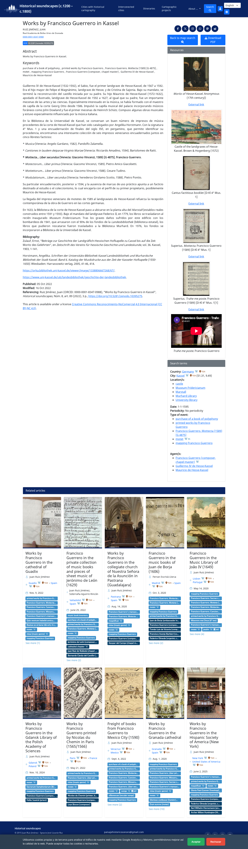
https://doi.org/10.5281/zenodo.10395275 (115, 296)
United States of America (206, 761)
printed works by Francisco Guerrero (41, 598)
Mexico (115, 752)
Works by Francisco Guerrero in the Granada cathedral (165, 730)
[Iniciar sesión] (220, 8)
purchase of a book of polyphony (197, 419)
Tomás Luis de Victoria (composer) (165, 629)
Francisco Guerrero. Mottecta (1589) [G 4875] (41, 603)
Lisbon (197, 578)
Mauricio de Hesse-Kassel (192, 470)
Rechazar (215, 841)
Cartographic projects (169, 8)
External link (196, 104)
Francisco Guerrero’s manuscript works (41, 616)
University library (186, 400)
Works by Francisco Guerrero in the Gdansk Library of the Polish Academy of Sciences (41, 737)
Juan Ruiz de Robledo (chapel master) (83, 651)
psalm (206, 629)
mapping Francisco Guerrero (194, 443)
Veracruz (116, 749)
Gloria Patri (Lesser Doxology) (205, 790)
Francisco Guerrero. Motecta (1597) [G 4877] (124, 616)
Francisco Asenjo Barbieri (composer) (165, 634)
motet (179, 439)
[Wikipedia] (196, 371)
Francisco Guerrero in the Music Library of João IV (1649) (204, 560)
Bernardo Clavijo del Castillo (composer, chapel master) (83, 656)
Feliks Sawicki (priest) (37, 800)
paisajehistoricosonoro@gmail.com (124, 832)
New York (198, 758)
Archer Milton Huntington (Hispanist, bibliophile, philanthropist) (206, 812)
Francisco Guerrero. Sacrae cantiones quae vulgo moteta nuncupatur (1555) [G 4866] (206, 598)
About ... (193, 8)
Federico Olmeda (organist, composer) (165, 638)
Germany (188, 371)
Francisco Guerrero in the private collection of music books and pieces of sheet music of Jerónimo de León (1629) (81, 569)
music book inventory (78, 615)
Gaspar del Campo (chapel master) (124, 643)
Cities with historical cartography (92, 8)
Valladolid (75, 600)
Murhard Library (186, 396)
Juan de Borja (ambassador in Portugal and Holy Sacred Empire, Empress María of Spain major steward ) (165, 620)
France (93, 758)
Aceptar (196, 841)
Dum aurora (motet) (159, 804)
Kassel (180, 375)
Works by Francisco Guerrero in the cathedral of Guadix (38, 562)
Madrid (156, 583)
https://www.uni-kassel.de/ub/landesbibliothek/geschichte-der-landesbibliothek (74, 277)
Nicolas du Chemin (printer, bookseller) (83, 796)
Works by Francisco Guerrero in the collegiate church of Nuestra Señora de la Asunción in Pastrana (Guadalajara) (123, 569)
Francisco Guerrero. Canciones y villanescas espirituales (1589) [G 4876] (41, 607)
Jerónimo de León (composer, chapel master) (83, 642)
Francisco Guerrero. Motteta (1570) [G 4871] (83, 629)
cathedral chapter (76, 647)
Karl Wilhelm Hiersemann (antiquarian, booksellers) (206, 808)
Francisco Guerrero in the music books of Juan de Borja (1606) (162, 562)
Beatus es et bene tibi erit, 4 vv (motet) (41, 625)
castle (179, 384)
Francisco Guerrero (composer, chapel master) (124, 639)
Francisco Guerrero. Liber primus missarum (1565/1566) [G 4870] (83, 778)
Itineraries (149, 8)
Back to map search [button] (182, 38)
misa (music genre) (36, 634)
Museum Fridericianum (190, 388)
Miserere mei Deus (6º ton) (203, 620)
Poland (33, 766)
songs (124, 791)
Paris (73, 758)
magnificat (114, 621)
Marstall (181, 392)
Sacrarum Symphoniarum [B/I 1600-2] (41, 787)
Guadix (33, 583)
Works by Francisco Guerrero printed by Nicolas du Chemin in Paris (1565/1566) (81, 735)
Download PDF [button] (214, 40)
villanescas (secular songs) (121, 795)
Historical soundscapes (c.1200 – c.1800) (46, 9)
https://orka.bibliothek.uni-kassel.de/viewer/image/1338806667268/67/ (69, 270)
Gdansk (33, 762)
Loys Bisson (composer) (79, 804)
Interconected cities (126, 8)
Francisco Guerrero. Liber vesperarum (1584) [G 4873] (124, 787)
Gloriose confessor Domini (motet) (165, 800)
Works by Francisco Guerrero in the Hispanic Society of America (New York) (204, 735)
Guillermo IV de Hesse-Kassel (194, 466)
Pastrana (116, 596)
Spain (54, 583)
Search (210, 6)
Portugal (198, 582)
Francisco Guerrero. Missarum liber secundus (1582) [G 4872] (41, 612)
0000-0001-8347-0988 (33, 36)
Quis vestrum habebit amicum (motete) (41, 620)
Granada (157, 749)
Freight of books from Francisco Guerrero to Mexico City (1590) (123, 730)
